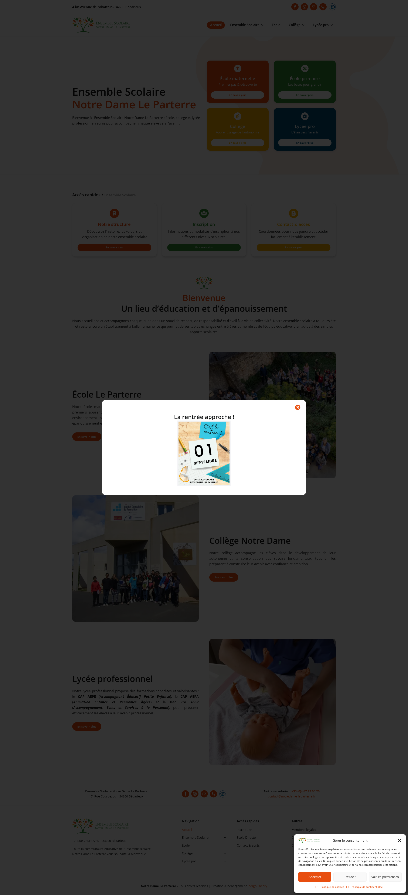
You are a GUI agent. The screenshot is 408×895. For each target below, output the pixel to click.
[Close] (298, 407)
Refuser (350, 877)
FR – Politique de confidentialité (364, 887)
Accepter (315, 877)
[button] (399, 840)
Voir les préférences (385, 877)
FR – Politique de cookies (329, 887)
